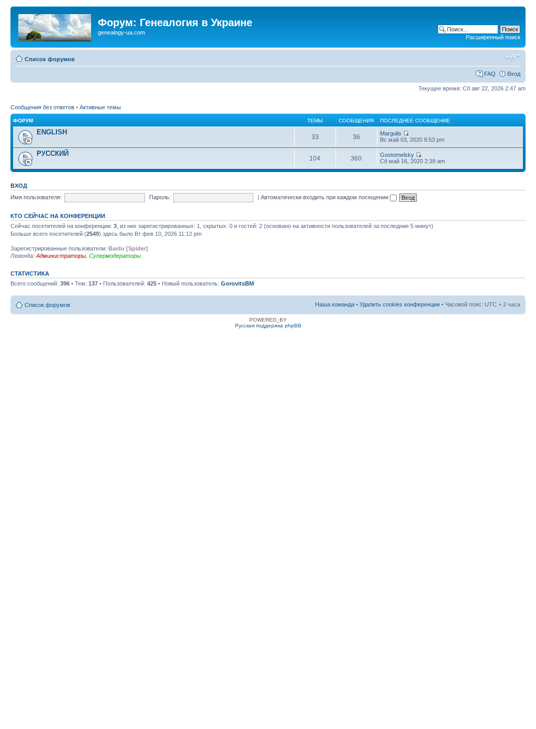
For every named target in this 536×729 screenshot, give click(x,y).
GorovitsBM (237, 283)
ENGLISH (52, 132)
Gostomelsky (397, 155)
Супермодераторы (115, 256)
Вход (513, 74)
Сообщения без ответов (42, 107)
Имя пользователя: (36, 197)
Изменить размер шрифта (512, 57)
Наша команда (334, 304)
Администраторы (61, 256)
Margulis (390, 133)
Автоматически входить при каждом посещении (325, 197)
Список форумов (50, 59)
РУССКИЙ (53, 153)
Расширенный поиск (493, 37)
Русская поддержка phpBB (268, 325)
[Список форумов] (55, 25)
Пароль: (160, 197)
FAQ (490, 74)
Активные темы (100, 107)
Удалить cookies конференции (400, 304)
